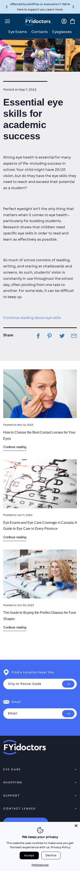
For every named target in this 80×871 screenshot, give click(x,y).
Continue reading (14, 447)
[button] (73, 7)
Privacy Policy (60, 847)
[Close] (76, 826)
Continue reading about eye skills (32, 317)
